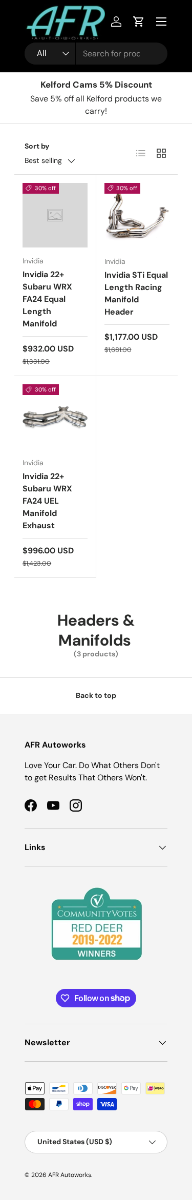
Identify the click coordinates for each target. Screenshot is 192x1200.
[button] (138, 21)
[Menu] (161, 21)
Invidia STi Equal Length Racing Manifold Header (136, 293)
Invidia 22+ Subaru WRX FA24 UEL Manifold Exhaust (47, 501)
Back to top (96, 695)
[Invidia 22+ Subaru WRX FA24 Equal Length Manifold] (55, 215)
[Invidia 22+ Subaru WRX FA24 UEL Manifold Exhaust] (55, 416)
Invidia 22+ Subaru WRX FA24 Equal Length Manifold (47, 299)
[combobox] (96, 54)
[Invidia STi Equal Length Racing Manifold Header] (136, 215)
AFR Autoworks (69, 1175)
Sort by (37, 146)
